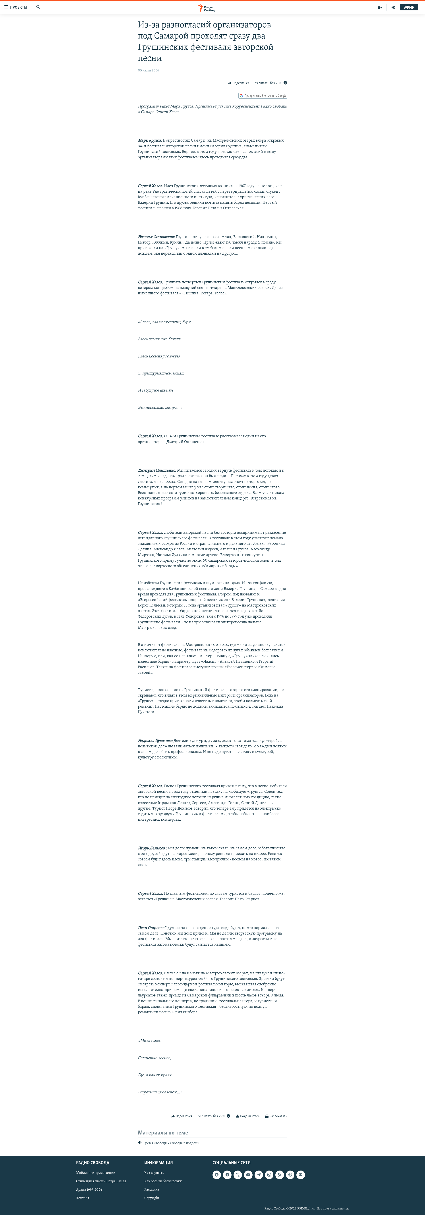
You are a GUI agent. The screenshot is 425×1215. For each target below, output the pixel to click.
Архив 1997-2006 (89, 1190)
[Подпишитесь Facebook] (227, 1175)
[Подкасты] (290, 1175)
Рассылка (151, 1190)
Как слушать (154, 1173)
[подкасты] (393, 7)
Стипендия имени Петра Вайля (101, 1181)
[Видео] (380, 7)
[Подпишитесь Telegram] (259, 1175)
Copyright (151, 1198)
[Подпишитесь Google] (216, 1175)
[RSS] (279, 1175)
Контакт (82, 1198)
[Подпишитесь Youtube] (248, 1175)
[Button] (238, 83)
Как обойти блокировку (163, 1181)
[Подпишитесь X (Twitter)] (238, 1175)
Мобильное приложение (95, 1173)
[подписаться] (300, 1175)
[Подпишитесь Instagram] (269, 1175)
